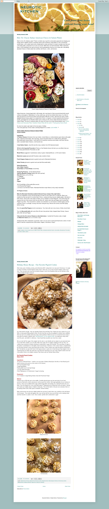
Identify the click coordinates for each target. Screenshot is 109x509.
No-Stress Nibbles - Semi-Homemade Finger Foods (87, 162)
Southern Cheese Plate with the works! (42, 123)
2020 (78, 123)
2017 (78, 141)
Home (44, 486)
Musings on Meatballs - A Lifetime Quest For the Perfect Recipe (87, 180)
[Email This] (34, 228)
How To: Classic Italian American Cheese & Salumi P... (83, 130)
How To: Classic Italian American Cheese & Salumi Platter (39, 37)
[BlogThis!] (36, 228)
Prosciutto (67, 230)
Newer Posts (20, 486)
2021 (78, 121)
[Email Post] (31, 228)
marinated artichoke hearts (48, 230)
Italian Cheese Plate (38, 230)
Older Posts (67, 486)
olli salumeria (62, 230)
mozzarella (57, 230)
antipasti (22, 230)
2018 (78, 139)
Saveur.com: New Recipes (84, 242)
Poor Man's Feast (82, 219)
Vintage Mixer (81, 224)
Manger (79, 221)
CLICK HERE (53, 127)
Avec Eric (80, 237)
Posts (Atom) (26, 488)
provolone (20, 231)
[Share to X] (37, 228)
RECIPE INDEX (80, 95)
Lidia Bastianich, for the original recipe (44, 336)
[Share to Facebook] (39, 228)
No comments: (26, 228)
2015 (78, 145)
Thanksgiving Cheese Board (60, 123)
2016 (78, 143)
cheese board (28, 230)
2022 (78, 119)
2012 (78, 151)
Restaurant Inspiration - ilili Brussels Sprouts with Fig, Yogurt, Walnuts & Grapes (88, 171)
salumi (27, 231)
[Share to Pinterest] (41, 228)
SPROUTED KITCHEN (83, 226)
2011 (78, 153)
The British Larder (82, 232)
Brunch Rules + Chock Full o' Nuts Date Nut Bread (87, 196)
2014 (78, 147)
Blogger (65, 498)
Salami (23, 231)
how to (32, 230)
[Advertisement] (44, 247)
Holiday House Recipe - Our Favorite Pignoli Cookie (37, 264)
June (80, 125)
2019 (78, 137)
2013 (78, 149)
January (81, 127)
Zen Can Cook (81, 235)
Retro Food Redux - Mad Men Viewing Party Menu (87, 204)
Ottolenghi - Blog (82, 240)
